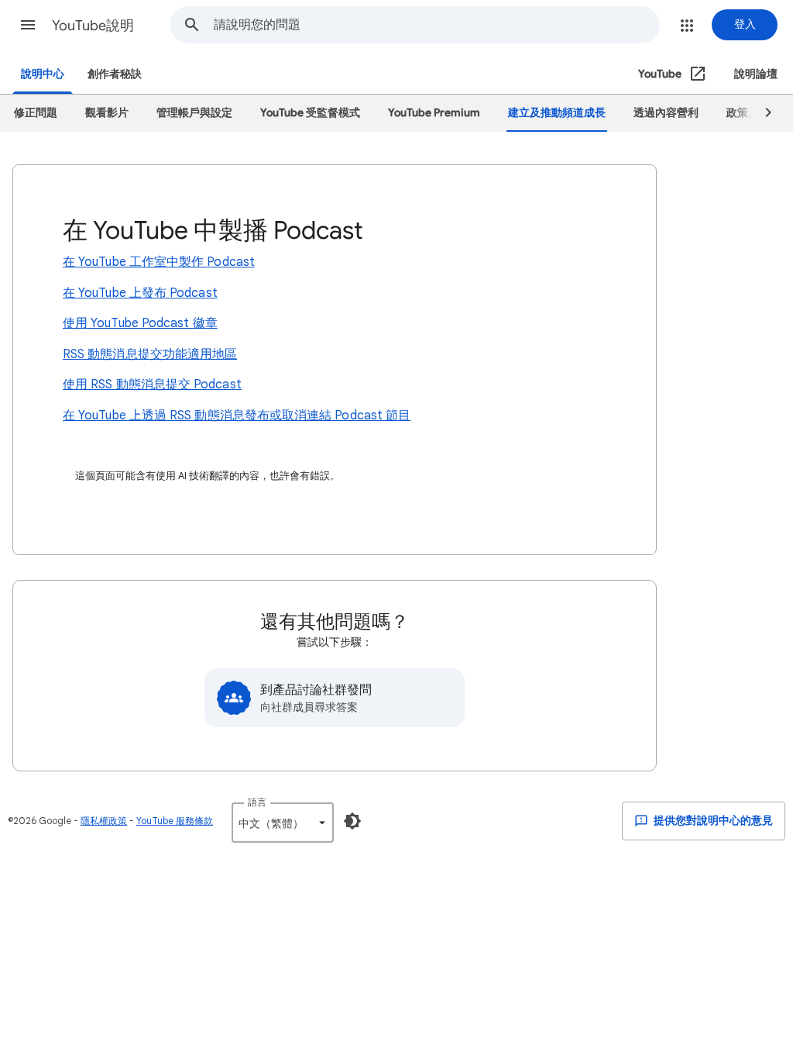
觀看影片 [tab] (107, 112)
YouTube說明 (93, 25)
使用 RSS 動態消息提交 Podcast (152, 384)
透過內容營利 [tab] (666, 112)
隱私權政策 (104, 820)
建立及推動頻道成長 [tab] (557, 112)
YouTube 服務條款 (174, 820)
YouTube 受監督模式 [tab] (310, 112)
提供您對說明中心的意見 (712, 820)
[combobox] (436, 25)
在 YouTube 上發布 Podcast (140, 293)
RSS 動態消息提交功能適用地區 (150, 354)
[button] (27, 24)
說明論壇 (756, 74)
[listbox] (283, 822)
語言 (257, 802)
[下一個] (761, 113)
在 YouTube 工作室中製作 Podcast (159, 262)
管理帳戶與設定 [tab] (194, 112)
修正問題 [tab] (35, 112)
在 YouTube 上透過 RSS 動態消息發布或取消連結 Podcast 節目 (236, 415)
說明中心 (42, 74)
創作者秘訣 (115, 74)
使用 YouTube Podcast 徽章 (140, 323)
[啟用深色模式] (352, 821)
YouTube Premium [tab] (434, 112)
